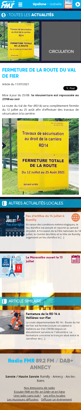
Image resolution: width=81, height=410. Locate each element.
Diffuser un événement (56, 399)
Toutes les (31, 15)
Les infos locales (54, 395)
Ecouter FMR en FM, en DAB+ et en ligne (39, 392)
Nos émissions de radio (39, 388)
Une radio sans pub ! (27, 395)
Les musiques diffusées (22, 399)
